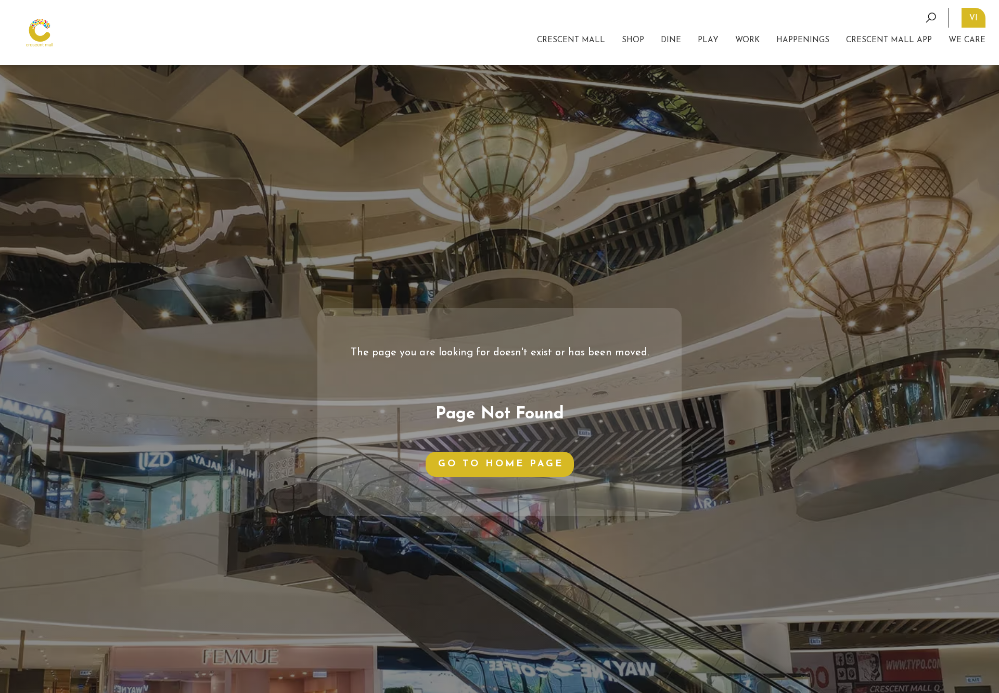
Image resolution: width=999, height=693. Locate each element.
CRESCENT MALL (571, 40)
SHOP (633, 40)
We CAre (967, 40)
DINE (671, 40)
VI (973, 18)
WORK (747, 40)
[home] (39, 32)
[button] (708, 40)
